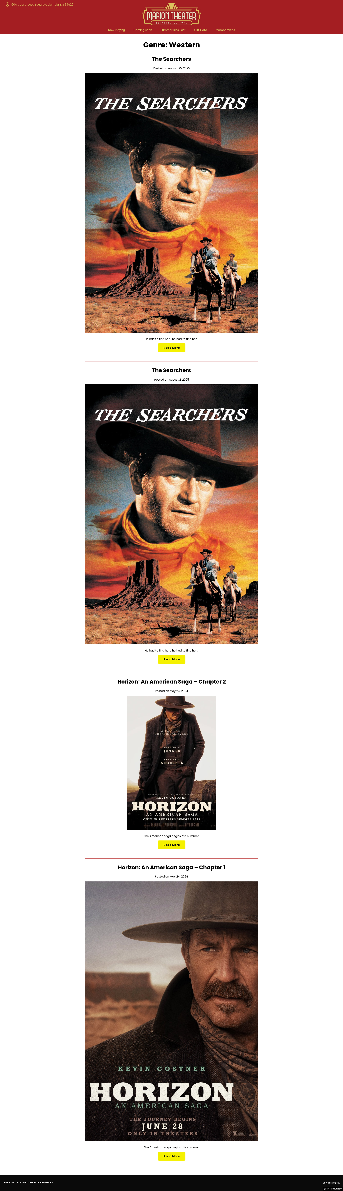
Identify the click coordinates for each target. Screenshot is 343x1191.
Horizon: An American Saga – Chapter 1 (171, 867)
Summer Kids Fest (173, 30)
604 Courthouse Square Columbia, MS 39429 (42, 5)
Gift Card (200, 30)
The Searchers (171, 59)
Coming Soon (142, 30)
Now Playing (116, 30)
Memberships (225, 30)
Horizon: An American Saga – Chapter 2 (171, 682)
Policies (9, 1182)
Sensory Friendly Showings (35, 1182)
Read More (171, 348)
